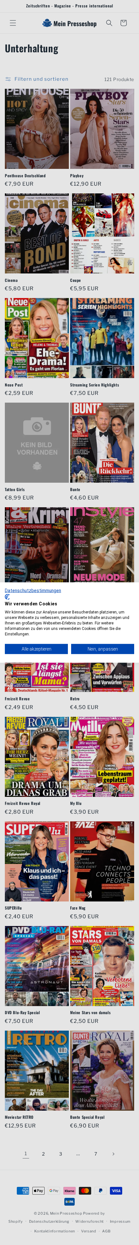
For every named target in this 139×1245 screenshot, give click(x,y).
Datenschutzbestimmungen (33, 590)
